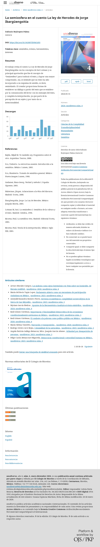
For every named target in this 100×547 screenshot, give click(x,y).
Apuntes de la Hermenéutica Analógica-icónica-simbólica (57, 305)
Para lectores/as (11, 455)
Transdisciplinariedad (70, 127)
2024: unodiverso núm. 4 (32, 10)
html (88, 81)
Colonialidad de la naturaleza (47, 328)
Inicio (7, 10)
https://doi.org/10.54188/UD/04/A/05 (25, 42)
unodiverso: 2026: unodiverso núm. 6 (42, 289)
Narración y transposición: (43, 325)
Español (8, 440)
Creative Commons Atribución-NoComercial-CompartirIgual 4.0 (77, 170)
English (8, 436)
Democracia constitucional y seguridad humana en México (66, 337)
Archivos (16, 10)
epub (77, 81)
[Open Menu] (5, 2)
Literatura (65, 134)
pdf (66, 81)
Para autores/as (11, 459)
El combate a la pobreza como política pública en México (55, 318)
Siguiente (88, 346)
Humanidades (67, 130)
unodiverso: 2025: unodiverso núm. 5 (46, 295)
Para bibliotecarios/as (14, 463)
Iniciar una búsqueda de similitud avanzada (38, 352)
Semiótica (65, 137)
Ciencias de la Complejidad (72, 124)
